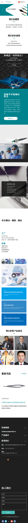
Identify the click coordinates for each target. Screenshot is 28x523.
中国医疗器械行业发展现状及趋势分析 (13, 402)
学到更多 (14, 65)
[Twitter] (9, 521)
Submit (8, 512)
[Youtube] (11, 521)
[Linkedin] (6, 521)
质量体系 (10, 118)
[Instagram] (14, 521)
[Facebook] (3, 521)
